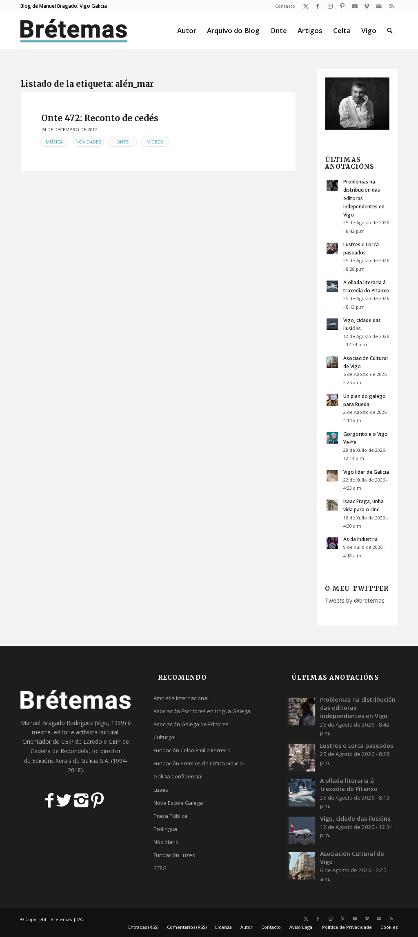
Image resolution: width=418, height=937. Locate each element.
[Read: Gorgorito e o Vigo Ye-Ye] (332, 438)
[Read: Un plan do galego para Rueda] (332, 400)
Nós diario (166, 842)
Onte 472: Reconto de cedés (99, 118)
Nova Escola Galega (178, 803)
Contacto (285, 6)
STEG (160, 868)
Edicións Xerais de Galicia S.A (70, 761)
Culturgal (164, 737)
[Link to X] (305, 6)
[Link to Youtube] (354, 6)
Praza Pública (170, 816)
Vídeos (155, 142)
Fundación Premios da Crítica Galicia (198, 763)
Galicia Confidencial (177, 776)
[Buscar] (390, 31)
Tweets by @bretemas (355, 600)
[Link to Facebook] (318, 6)
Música (54, 142)
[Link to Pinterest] (342, 6)
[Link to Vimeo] (367, 6)
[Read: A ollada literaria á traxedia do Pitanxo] (332, 286)
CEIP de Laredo (81, 741)
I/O (80, 919)
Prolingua (165, 829)
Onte (122, 142)
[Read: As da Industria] (332, 543)
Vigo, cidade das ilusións (355, 818)
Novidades (88, 142)
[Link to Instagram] (330, 6)
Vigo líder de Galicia (366, 471)
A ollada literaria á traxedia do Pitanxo (349, 785)
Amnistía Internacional (181, 698)
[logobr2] (74, 31)
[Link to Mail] (379, 6)
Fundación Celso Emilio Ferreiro (192, 750)
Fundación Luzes (174, 855)
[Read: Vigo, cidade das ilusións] (332, 324)
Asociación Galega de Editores (191, 724)
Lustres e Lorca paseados (356, 745)
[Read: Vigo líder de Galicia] (332, 475)
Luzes (160, 789)
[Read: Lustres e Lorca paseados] (332, 248)
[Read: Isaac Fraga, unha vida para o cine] (332, 505)
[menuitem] (283, 6)
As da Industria (360, 539)
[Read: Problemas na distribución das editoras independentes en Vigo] (332, 185)
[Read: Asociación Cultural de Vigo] (332, 362)
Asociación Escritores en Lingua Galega (201, 711)
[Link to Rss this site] (391, 6)
